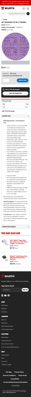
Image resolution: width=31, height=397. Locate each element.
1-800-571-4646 (6, 364)
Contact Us (4, 361)
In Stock (14, 73)
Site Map (9, 372)
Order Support (5, 355)
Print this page (9, 111)
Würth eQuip (4, 337)
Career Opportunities (7, 329)
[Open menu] (2, 13)
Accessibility (15, 379)
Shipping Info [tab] (6, 116)
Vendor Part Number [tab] (9, 227)
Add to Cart (23, 80)
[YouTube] (5, 295)
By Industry (4, 312)
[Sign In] (23, 8)
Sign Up (25, 289)
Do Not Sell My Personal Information (15, 382)
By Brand (3, 308)
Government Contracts (7, 344)
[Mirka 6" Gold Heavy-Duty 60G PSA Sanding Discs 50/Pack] (5, 258)
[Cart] (28, 8)
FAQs (2, 358)
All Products (4, 305)
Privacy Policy (19, 372)
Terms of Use (22, 375)
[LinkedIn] (2, 295)
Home (5, 19)
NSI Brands (4, 323)
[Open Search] (28, 13)
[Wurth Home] (7, 8)
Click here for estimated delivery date (12, 75)
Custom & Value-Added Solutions (10, 347)
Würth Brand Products (7, 326)
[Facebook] (9, 295)
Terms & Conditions (9, 375)
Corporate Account (6, 340)
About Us (3, 320)
